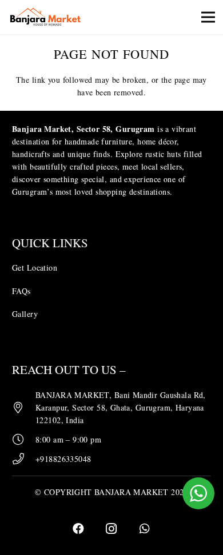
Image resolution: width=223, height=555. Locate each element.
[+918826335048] (23, 459)
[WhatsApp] (144, 528)
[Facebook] (78, 528)
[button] (208, 17)
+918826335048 (63, 458)
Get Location (34, 267)
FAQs (21, 290)
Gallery (25, 313)
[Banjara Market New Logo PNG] (46, 17)
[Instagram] (111, 528)
